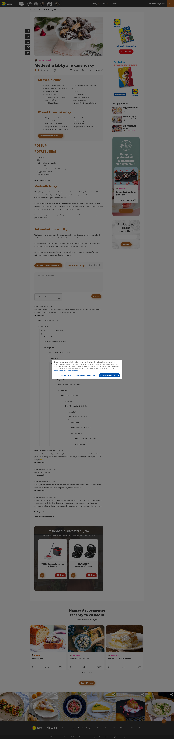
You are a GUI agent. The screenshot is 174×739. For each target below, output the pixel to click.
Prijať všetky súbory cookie (109, 375)
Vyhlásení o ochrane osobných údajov (66, 371)
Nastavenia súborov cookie (85, 375)
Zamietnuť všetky (66, 375)
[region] (87, 369)
